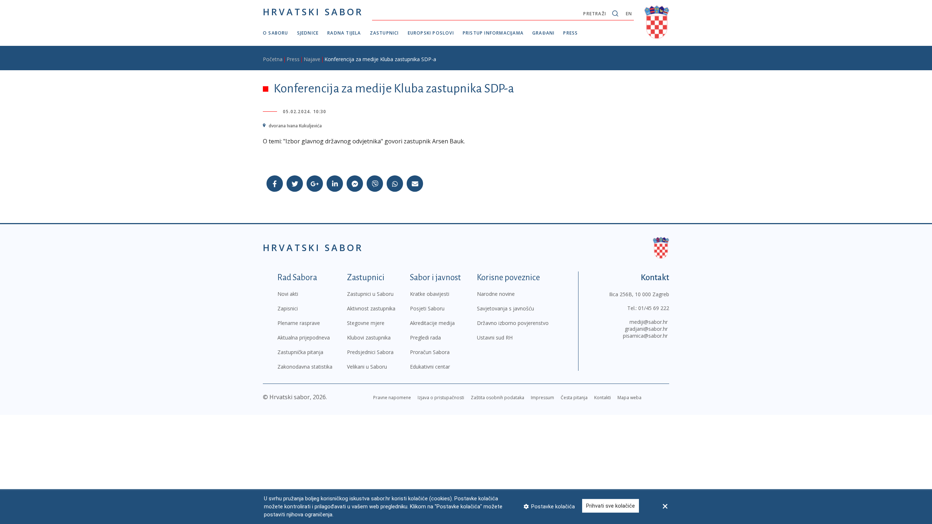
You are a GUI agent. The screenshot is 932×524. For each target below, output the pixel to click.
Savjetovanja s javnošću (505, 308)
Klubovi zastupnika (369, 337)
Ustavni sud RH (495, 337)
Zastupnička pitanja (300, 352)
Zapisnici (287, 308)
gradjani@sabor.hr (646, 328)
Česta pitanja (574, 397)
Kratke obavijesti (429, 293)
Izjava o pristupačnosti (441, 397)
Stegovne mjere (365, 322)
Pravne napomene (392, 397)
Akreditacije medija (432, 322)
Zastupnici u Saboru (370, 293)
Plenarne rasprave (298, 322)
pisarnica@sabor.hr (645, 335)
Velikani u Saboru (367, 366)
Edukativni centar (430, 366)
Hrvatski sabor (313, 11)
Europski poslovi (431, 33)
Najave (312, 59)
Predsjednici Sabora (370, 352)
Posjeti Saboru (427, 308)
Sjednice (308, 33)
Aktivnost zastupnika (371, 308)
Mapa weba (629, 397)
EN (629, 14)
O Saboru (275, 33)
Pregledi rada (425, 337)
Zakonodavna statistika (304, 366)
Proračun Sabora (430, 352)
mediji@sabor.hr (648, 321)
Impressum (542, 397)
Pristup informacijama (493, 33)
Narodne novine (496, 293)
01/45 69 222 (653, 308)
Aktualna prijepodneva (303, 337)
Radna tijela (344, 33)
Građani (543, 33)
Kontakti (602, 397)
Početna (273, 59)
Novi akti (287, 293)
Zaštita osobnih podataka (497, 397)
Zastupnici (384, 33)
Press (570, 33)
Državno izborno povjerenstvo (513, 322)
